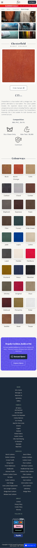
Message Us (18, 393)
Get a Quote (18, 390)
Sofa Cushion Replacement (10, 486)
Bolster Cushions (10, 457)
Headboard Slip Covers (27, 468)
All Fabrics (18, 408)
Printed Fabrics (18, 434)
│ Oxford (9, 20)
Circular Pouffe (10, 460)
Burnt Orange (25, 9)
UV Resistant (18, 441)
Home (2, 9)
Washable (27, 29)
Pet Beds (10, 477)
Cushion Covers (27, 460)
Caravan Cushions (27, 457)
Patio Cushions (27, 474)
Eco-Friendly (18, 420)
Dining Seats (10, 463)
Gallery (18, 401)
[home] (18, 2)
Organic (18, 428)
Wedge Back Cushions (10, 491)
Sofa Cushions (27, 486)
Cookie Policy (18, 507)
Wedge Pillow (27, 491)
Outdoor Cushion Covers (10, 474)
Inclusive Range (27, 37)
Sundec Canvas (18, 436)
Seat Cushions (27, 480)
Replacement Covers (27, 477)
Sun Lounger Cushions (10, 488)
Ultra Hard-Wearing (18, 439)
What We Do (18, 395)
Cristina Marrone (18, 418)
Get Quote (32, 2)
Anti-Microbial (18, 413)
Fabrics (8, 9)
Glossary (18, 509)
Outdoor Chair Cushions (27, 471)
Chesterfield (16, 9)
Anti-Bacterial (18, 410)
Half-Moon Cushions (27, 466)
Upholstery (18, 398)
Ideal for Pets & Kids (18, 423)
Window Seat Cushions (10, 494)
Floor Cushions (27, 463)
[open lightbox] (18, 65)
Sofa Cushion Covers (27, 483)
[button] (2, 2)
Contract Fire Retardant (18, 415)
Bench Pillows (27, 454)
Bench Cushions (10, 454)
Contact (18, 501)
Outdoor (10, 29)
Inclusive (18, 426)
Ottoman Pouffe (10, 471)
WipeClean (9, 37)
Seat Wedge (10, 483)
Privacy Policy (18, 504)
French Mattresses (10, 466)
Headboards (10, 468)
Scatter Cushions (10, 480)
